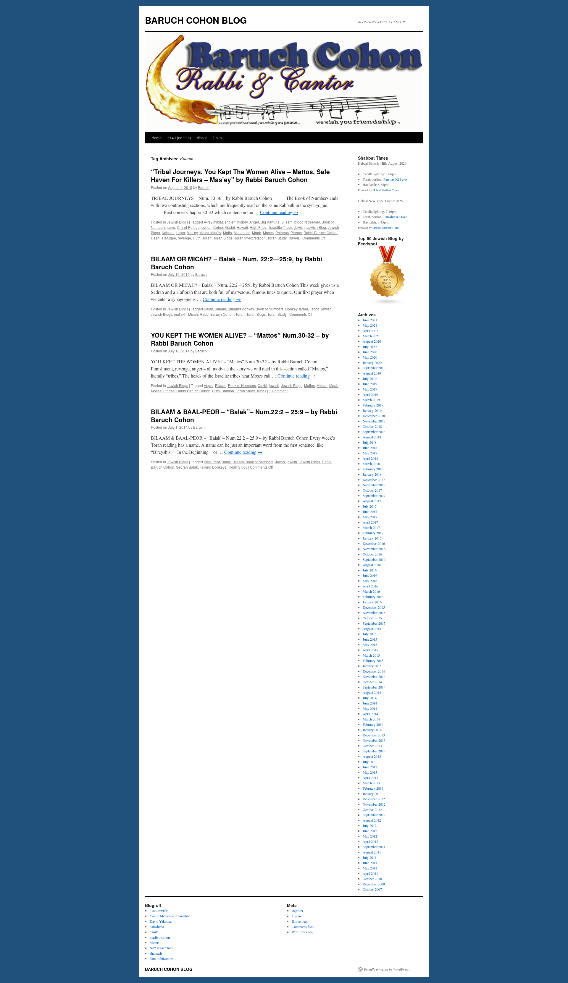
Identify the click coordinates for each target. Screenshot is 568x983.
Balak (208, 308)
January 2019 (372, 410)
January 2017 (372, 538)
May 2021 (370, 325)
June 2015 (370, 639)
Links (217, 137)
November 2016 (374, 548)
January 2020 (372, 362)
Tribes (261, 390)
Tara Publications (162, 958)
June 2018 (370, 447)
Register (297, 910)
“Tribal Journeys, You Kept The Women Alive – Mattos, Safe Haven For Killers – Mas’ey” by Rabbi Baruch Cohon (240, 175)
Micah (193, 314)
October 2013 (372, 745)
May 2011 (370, 868)
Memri (154, 942)
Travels (294, 237)
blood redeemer (307, 221)
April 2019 (370, 394)
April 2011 (370, 873)
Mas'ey (192, 232)
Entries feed (300, 921)
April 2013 (370, 777)
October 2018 (372, 426)
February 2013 (373, 788)
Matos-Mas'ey (210, 232)
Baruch (203, 187)
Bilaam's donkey (241, 308)
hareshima (157, 926)
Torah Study (276, 237)
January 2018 (372, 474)
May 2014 (370, 708)
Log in (296, 916)
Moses (268, 232)
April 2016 (370, 586)
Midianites (242, 232)
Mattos (309, 385)
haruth (154, 931)
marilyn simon (160, 937)
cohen (206, 227)
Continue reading (279, 212)
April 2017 (370, 522)
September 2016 (374, 559)
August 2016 (372, 564)
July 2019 (370, 378)
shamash (156, 953)
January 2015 (372, 665)
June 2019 (370, 383)
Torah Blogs (223, 237)
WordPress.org (302, 931)
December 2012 (374, 798)
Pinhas (296, 232)
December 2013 (374, 735)
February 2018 (373, 469)
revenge (184, 237)
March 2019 (371, 399)
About (202, 137)
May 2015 (370, 644)
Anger (254, 221)
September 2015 (374, 623)
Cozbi (262, 385)
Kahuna (168, 232)
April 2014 (370, 713)
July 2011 (370, 857)
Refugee (169, 237)
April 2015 (370, 649)
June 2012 (370, 830)
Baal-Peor (212, 461)
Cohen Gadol (224, 227)
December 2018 (374, 415)
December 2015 (374, 607)
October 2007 (372, 889)
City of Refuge (188, 227)
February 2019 (373, 405)
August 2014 (372, 692)
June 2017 (370, 511)
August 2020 (372, 341)
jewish (299, 227)
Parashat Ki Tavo (395, 216)
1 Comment (278, 390)
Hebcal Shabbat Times (386, 190)
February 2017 (373, 532)
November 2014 (374, 676)
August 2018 (372, 437)
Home (156, 137)
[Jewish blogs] (387, 304)
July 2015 (370, 633)
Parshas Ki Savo (395, 179)
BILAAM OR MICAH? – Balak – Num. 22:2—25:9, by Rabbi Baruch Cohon (236, 262)
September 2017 (374, 495)
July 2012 (370, 825)
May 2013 (370, 772)
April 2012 (370, 841)
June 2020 (370, 351)
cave (171, 227)
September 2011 (374, 846)
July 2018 (370, 442)
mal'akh (180, 314)
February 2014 (373, 724)
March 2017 (371, 527)
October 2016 (372, 554)
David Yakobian (161, 921)
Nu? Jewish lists (161, 947)
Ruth (197, 237)
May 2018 (370, 453)
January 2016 (372, 602)
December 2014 (374, 671)
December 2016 (374, 543)
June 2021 (370, 320)
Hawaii (242, 227)
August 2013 (372, 756)
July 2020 (370, 346)
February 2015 (373, 660)
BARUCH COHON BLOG (196, 20)
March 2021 (371, 335)
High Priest (258, 227)
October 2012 (372, 809)
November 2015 (374, 612)
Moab (256, 232)
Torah (207, 237)
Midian (322, 385)
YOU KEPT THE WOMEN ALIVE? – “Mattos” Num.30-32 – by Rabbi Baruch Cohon (240, 339)
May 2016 (370, 580)
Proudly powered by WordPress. (387, 969)
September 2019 (374, 367)
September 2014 (374, 687)
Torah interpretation (250, 237)
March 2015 (371, 655)
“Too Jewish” (159, 910)
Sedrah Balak (187, 466)
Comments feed (303, 926)
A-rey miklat (213, 221)
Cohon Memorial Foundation (170, 916)
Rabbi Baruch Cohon (321, 232)
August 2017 (372, 500)
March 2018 (371, 463)
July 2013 (370, 761)
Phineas (282, 232)
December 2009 (374, 884)
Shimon (228, 390)
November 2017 (374, 484)
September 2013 (374, 751)
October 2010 (372, 878)
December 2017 (374, 479)
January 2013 (372, 793)
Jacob (315, 308)
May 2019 (370, 389)
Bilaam (287, 221)
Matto (227, 232)
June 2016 (370, 575)
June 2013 (370, 767)
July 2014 (370, 697)
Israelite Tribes (281, 227)
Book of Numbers (269, 308)
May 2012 (370, 836)
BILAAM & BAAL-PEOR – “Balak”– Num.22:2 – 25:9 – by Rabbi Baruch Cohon (244, 415)
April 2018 (370, 458)
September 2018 (374, 431)
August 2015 (372, 628)
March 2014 (371, 719)
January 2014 (372, 729)
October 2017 (372, 490)
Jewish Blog (316, 227)
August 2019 (372, 373)
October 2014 (372, 681)
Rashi (155, 237)
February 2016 (373, 596)
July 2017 (370, 506)
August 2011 (372, 852)
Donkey (291, 308)
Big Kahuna (270, 221)
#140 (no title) (179, 137)
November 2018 (374, 421)
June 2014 (370, 703)
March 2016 (371, 591)
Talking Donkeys (213, 466)
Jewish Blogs (177, 221)
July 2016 (370, 570)
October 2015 (372, 618)
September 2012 (374, 814)
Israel (303, 308)
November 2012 (374, 804)
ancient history (236, 221)
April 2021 (370, 330)
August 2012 (372, 820)
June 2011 (370, 862)
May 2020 (370, 357)
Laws (180, 232)
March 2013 (371, 782)
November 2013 (374, 740)
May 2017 (370, 516)
